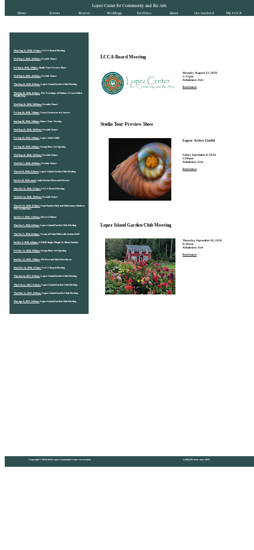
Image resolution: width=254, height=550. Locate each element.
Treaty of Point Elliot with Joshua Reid (59, 234)
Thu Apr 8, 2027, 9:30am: (27, 301)
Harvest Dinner (49, 216)
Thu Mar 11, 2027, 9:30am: (27, 293)
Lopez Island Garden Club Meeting (59, 84)
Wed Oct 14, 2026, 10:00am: (28, 196)
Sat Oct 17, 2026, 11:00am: (27, 216)
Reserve (84, 13)
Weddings (114, 13)
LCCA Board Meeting (53, 50)
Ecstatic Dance (49, 58)
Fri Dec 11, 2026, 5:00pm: (27, 250)
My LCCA (234, 13)
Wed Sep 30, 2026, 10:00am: (28, 154)
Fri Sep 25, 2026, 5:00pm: (27, 137)
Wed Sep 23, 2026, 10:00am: (28, 129)
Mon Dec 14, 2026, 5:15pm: (27, 267)
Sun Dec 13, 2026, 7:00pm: (27, 259)
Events (55, 13)
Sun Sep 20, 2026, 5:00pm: (27, 121)
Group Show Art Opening (53, 146)
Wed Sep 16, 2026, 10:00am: (28, 104)
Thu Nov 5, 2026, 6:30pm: (27, 234)
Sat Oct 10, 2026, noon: (25, 180)
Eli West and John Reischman (56, 259)
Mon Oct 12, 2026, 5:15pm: (27, 188)
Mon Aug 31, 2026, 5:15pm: (27, 50)
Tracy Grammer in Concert (55, 112)
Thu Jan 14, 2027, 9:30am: (27, 275)
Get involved (204, 13)
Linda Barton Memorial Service (53, 180)
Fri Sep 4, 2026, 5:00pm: (26, 67)
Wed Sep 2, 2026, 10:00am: (27, 58)
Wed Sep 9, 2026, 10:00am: (27, 75)
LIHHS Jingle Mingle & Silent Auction (58, 242)
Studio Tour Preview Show (52, 67)
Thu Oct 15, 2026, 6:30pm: (27, 205)
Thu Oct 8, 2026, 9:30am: (26, 171)
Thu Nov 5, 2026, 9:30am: (27, 225)
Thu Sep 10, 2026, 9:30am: (27, 84)
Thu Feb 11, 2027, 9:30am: (27, 284)
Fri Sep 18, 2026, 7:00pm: (27, 112)
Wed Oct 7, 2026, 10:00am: (27, 163)
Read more (190, 87)
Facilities (144, 13)
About (174, 13)
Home (22, 13)
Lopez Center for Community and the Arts (129, 5)
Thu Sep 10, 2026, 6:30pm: (27, 92)
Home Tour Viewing (50, 121)
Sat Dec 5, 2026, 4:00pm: (26, 242)
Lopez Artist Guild (49, 137)
